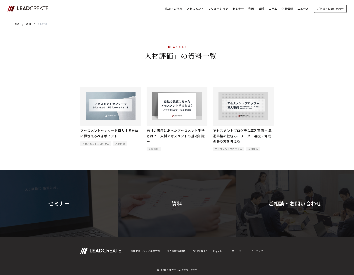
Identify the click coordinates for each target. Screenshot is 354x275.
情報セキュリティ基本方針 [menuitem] (145, 251)
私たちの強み (173, 9)
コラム (273, 9)
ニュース (303, 9)
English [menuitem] (217, 251)
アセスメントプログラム (95, 143)
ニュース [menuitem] (237, 251)
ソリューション (218, 9)
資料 (261, 9)
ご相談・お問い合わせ (330, 9)
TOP (17, 24)
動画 (251, 9)
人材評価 (120, 143)
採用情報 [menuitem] (198, 251)
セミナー (238, 9)
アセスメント (195, 9)
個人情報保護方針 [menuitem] (177, 251)
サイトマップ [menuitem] (255, 251)
